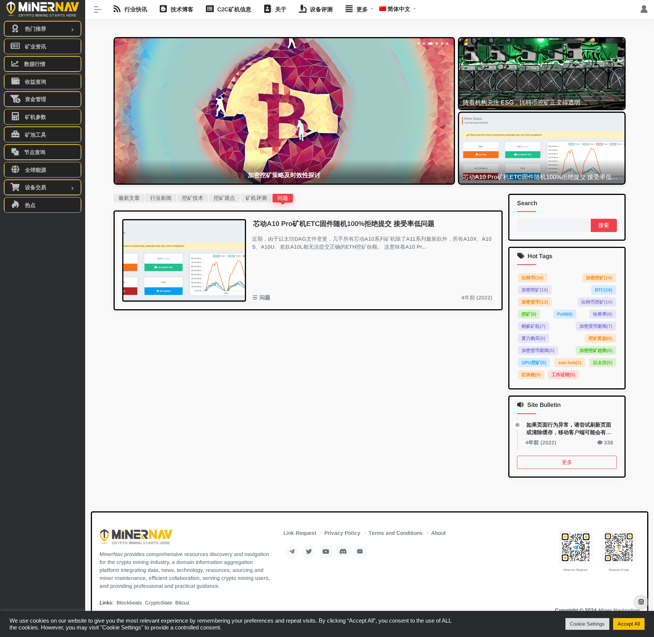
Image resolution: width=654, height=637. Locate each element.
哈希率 (602, 314)
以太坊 (602, 362)
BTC (603, 290)
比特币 (532, 277)
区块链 (531, 374)
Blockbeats (129, 603)
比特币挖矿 (596, 302)
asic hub (569, 362)
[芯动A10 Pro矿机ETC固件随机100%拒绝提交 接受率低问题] (184, 260)
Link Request (299, 533)
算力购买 (533, 338)
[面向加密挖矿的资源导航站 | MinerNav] (136, 539)
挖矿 (529, 314)
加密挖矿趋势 (595, 350)
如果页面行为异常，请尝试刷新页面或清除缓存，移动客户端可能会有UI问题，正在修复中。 (568, 429)
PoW (564, 314)
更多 (567, 462)
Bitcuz (182, 603)
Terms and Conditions (396, 533)
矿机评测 (256, 198)
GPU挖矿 (534, 362)
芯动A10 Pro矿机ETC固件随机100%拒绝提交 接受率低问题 (343, 223)
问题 (282, 198)
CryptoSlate (158, 603)
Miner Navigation (619, 610)
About (438, 533)
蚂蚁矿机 (533, 326)
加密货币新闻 (595, 326)
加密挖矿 (599, 277)
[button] (418, 43)
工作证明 (563, 374)
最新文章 (129, 198)
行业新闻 (160, 198)
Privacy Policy (342, 533)
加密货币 (535, 302)
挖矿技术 (192, 198)
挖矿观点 (224, 198)
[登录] (644, 9)
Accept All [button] (629, 624)
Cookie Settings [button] (587, 624)
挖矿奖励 (600, 338)
